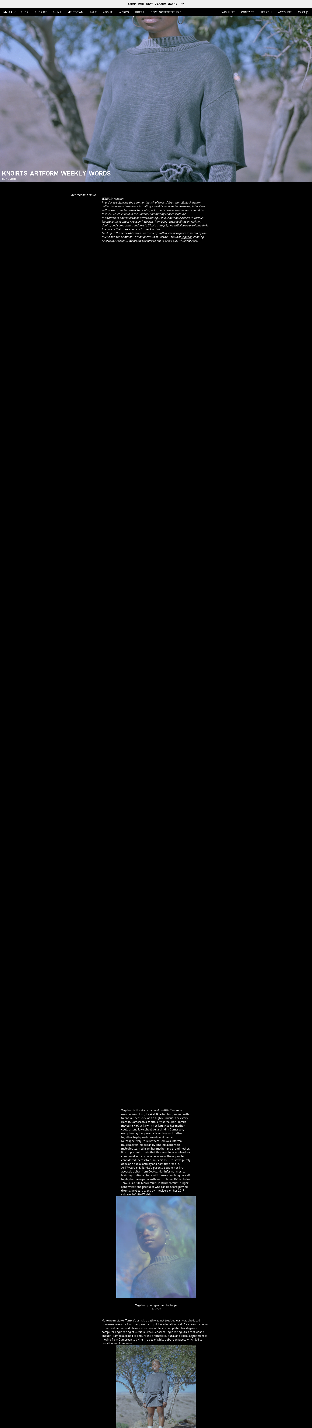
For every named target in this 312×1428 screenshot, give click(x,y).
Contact (247, 12)
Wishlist (228, 12)
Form (203, 210)
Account (285, 12)
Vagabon (186, 237)
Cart (303, 12)
